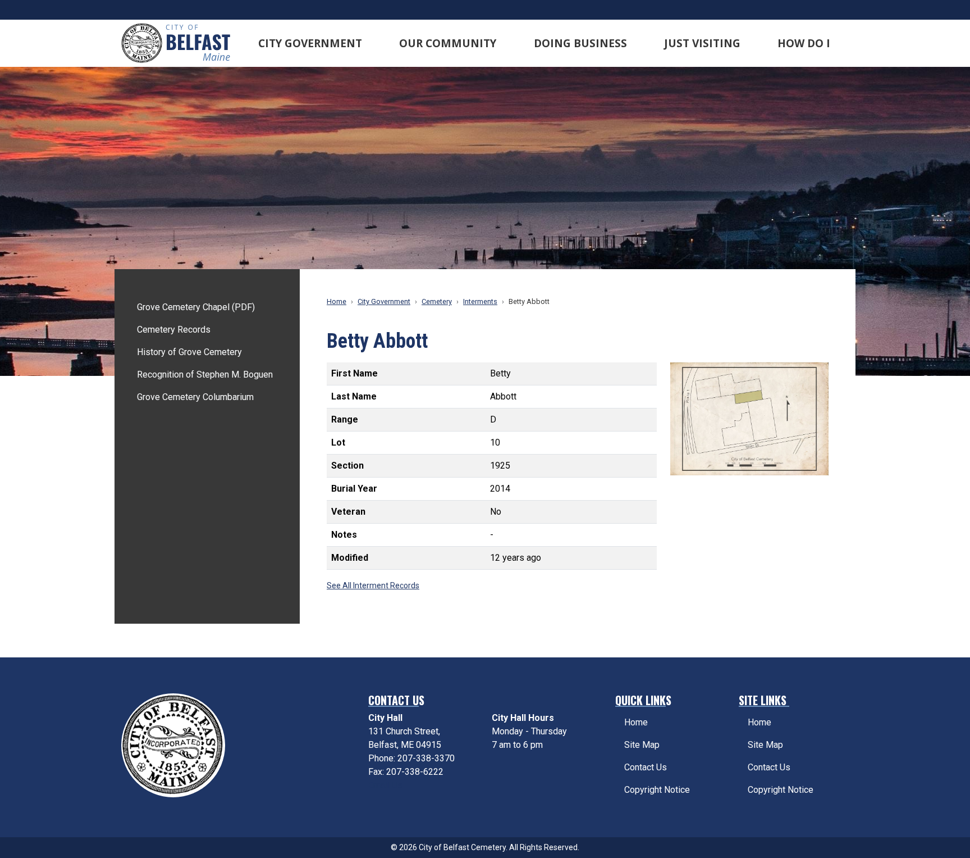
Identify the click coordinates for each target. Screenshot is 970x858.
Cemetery (437, 301)
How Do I (803, 43)
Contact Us (645, 767)
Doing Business (580, 43)
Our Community (447, 43)
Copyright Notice (657, 789)
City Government (310, 43)
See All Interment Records (373, 585)
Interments (480, 301)
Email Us (385, 785)
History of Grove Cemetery (189, 352)
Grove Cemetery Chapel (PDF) (196, 307)
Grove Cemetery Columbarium (195, 397)
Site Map (642, 744)
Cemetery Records (174, 329)
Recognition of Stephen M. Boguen (205, 374)
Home (336, 301)
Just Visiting (702, 43)
